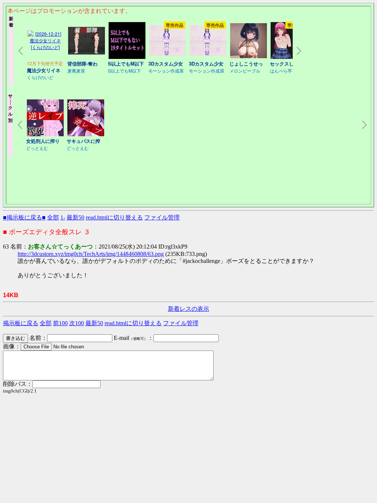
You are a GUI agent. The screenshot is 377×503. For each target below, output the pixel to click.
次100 (76, 323)
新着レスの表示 (188, 309)
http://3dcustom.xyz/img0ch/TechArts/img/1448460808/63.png (91, 254)
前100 (60, 323)
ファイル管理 (162, 217)
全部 (53, 217)
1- (62, 217)
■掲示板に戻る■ (24, 217)
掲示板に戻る (20, 323)
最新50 (75, 217)
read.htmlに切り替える (114, 217)
